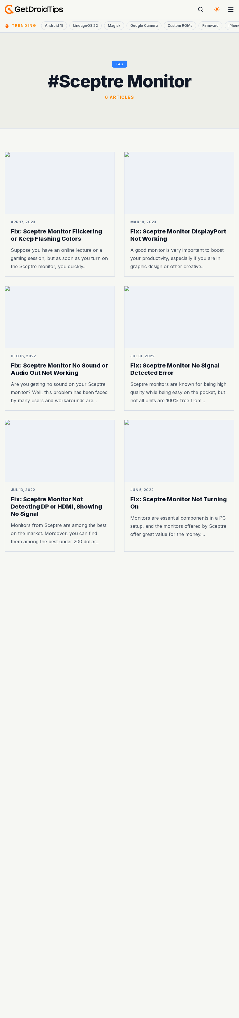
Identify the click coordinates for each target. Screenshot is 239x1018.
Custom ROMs (180, 25)
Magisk (114, 25)
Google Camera (144, 25)
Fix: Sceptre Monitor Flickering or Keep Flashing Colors (56, 235)
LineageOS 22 (85, 25)
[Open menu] (230, 9)
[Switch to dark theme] (217, 9)
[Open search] (200, 9)
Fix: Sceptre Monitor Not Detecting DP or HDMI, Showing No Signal (56, 506)
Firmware (210, 25)
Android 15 (54, 25)
